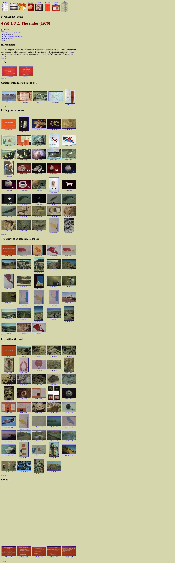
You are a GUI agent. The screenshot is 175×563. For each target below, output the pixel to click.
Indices (64, 2)
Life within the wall (7, 38)
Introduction (5, 29)
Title (2, 31)
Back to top (3, 58)
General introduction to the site (10, 33)
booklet (70, 52)
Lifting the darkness (7, 35)
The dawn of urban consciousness (11, 36)
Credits (3, 40)
